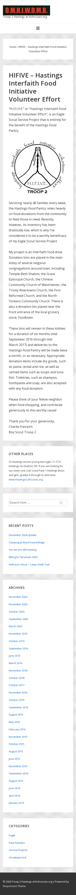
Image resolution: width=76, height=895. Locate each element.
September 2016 (18, 707)
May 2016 (14, 722)
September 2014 (18, 773)
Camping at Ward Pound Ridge (27, 542)
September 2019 (18, 648)
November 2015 (18, 736)
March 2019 (15, 663)
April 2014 (14, 795)
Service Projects (18, 850)
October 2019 (16, 641)
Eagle (12, 835)
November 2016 (18, 692)
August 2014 (16, 781)
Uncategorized (17, 857)
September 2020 (18, 619)
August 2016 (16, 714)
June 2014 (14, 788)
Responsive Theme (14, 886)
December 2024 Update (22, 535)
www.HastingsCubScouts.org (26, 479)
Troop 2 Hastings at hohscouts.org (25, 17)
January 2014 (16, 803)
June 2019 (14, 655)
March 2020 (15, 626)
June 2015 (14, 759)
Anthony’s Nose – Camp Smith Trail (29, 564)
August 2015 (16, 751)
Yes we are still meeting (22, 549)
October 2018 (16, 678)
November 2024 (18, 597)
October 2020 (16, 611)
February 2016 (17, 729)
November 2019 (18, 633)
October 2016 (16, 700)
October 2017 (16, 685)
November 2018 (18, 670)
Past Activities (17, 843)
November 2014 (18, 766)
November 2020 (18, 604)
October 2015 (16, 744)
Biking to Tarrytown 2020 (23, 557)
